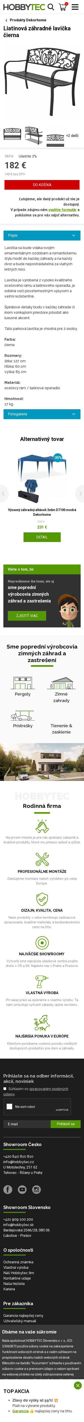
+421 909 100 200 (18, 1219)
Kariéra (9, 1289)
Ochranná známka (18, 1262)
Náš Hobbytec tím (18, 1273)
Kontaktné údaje (17, 1278)
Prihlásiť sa (66, 1124)
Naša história (14, 1284)
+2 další (72, 135)
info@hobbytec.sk (18, 1225)
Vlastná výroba (15, 1267)
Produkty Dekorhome (28, 20)
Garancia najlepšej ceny (23, 1315)
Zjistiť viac (27, 616)
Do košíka (42, 185)
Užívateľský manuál (19, 1321)
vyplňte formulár (62, 210)
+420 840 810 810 (18, 1156)
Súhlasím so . (35, 1091)
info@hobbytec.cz (18, 1162)
